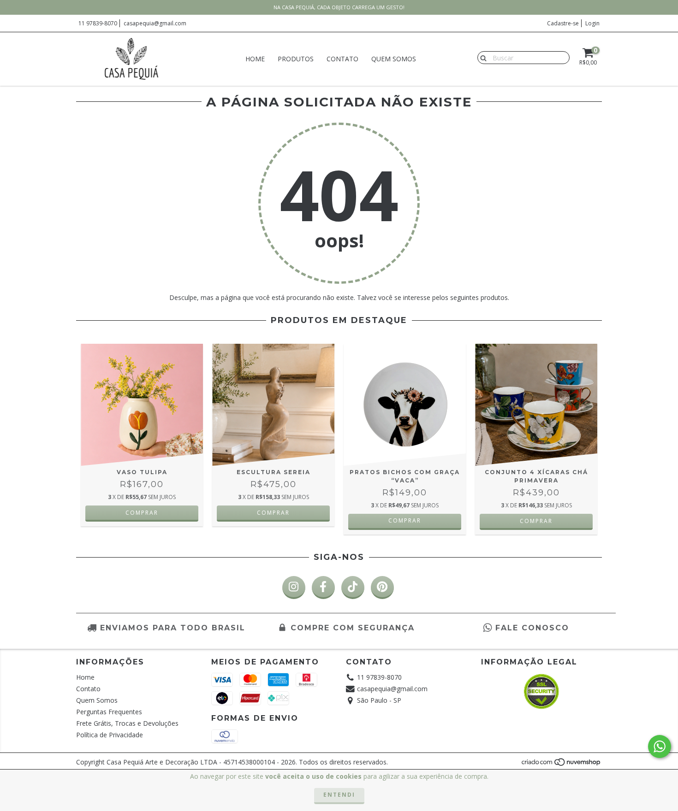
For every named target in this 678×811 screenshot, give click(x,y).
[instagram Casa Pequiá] (293, 587)
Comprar (404, 520)
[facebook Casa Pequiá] (323, 587)
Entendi (339, 795)
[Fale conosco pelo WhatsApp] (659, 746)
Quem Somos (393, 58)
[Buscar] (481, 57)
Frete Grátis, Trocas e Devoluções (127, 723)
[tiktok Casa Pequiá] (352, 587)
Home (255, 58)
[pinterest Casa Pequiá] (382, 587)
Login (592, 23)
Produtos (296, 58)
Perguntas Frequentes (109, 711)
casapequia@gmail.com (155, 23)
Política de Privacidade (109, 734)
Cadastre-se (563, 23)
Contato (342, 58)
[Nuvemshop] (561, 764)
